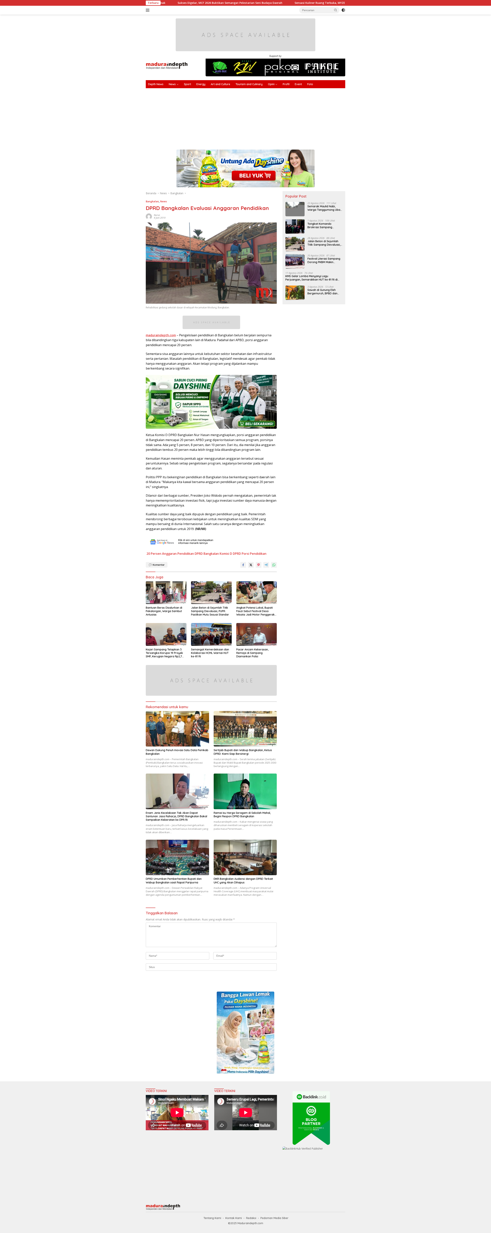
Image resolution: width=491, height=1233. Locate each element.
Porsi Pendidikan (254, 553)
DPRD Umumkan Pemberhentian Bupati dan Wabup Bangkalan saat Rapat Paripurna (174, 880)
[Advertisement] (261, 117)
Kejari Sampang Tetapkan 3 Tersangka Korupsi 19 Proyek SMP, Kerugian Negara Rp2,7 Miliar (164, 653)
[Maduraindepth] (167, 65)
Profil (286, 84)
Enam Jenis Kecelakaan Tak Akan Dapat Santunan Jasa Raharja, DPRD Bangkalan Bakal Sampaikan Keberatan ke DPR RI (176, 816)
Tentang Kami (212, 1218)
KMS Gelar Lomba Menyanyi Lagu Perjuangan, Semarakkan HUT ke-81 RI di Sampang (311, 277)
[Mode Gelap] (343, 10)
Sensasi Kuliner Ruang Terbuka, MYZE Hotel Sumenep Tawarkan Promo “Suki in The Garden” (279, 3)
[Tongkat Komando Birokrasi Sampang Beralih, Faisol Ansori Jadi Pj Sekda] (295, 226)
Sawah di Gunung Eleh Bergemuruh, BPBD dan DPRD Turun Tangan (322, 291)
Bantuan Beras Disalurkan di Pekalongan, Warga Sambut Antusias (164, 611)
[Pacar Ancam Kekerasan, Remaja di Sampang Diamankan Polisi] (256, 634)
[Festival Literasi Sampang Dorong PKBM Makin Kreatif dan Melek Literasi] (295, 261)
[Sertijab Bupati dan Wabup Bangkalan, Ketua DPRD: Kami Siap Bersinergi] (245, 729)
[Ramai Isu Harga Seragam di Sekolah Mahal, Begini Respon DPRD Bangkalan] (245, 791)
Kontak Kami (233, 1218)
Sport (187, 84)
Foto (310, 84)
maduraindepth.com (161, 335)
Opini (271, 84)
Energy (200, 84)
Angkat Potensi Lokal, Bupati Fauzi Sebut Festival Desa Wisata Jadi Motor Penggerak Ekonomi (255, 611)
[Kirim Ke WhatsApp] (274, 565)
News (172, 84)
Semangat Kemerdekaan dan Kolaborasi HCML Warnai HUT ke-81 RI (210, 653)
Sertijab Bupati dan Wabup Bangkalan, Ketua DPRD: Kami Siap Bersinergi (243, 751)
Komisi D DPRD (230, 553)
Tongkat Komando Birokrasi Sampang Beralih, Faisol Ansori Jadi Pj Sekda (323, 225)
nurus (157, 215)
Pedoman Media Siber (274, 1218)
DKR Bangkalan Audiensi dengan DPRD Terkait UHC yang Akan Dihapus (243, 880)
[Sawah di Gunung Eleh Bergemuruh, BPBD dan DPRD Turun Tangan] (295, 293)
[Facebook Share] (243, 565)
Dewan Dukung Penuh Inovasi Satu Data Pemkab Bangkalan (177, 751)
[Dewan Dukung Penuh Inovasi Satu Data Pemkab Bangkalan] (177, 729)
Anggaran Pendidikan (178, 553)
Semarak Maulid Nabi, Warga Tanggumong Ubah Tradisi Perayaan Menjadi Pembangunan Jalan (324, 208)
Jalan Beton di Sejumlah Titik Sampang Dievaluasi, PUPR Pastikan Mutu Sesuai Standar (210, 611)
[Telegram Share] (266, 565)
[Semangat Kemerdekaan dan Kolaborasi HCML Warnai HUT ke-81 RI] (211, 634)
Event (298, 84)
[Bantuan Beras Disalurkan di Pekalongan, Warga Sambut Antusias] (166, 592)
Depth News (155, 84)
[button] (335, 10)
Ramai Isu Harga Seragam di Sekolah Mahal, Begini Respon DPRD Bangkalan (242, 814)
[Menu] (148, 10)
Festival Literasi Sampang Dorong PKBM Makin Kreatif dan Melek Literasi (323, 260)
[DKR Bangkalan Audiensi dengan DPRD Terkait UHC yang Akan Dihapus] (245, 857)
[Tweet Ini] (251, 565)
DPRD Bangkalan (207, 553)
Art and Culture (220, 84)
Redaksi (251, 1218)
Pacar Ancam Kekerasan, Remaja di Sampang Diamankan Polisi (252, 653)
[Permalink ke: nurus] (149, 216)
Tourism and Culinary (249, 84)
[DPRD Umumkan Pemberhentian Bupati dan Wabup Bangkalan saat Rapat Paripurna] (177, 857)
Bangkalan (152, 201)
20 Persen (154, 553)
